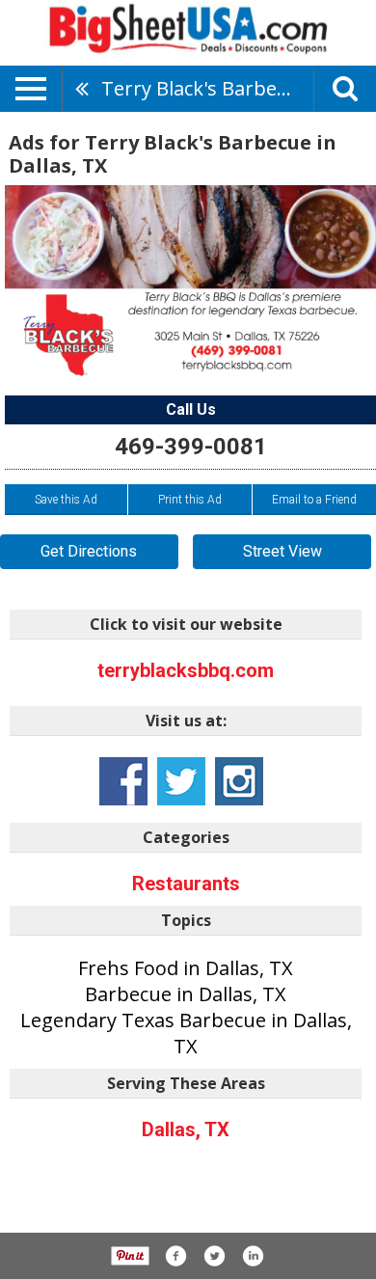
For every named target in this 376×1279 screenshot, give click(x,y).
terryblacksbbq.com (185, 670)
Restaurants (186, 883)
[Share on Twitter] (214, 1255)
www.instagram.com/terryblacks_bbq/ (239, 781)
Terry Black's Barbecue (205, 88)
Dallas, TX (185, 1129)
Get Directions (88, 551)
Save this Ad (66, 499)
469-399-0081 (191, 446)
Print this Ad (190, 499)
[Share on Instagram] (252, 1255)
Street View (282, 551)
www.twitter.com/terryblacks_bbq (181, 781)
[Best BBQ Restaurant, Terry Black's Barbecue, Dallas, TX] (190, 280)
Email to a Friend (314, 499)
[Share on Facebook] (175, 1255)
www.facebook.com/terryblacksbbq (123, 781)
